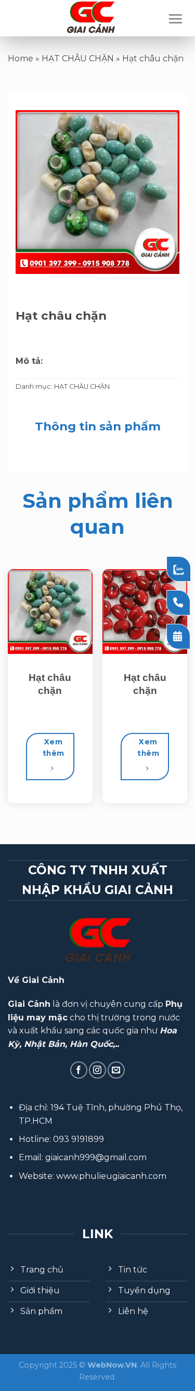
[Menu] (175, 18)
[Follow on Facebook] (78, 1070)
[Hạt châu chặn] (50, 611)
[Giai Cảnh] (90, 18)
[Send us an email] (116, 1070)
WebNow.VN (112, 1365)
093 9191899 (78, 1139)
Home (20, 58)
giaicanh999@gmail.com (96, 1157)
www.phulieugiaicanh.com (111, 1176)
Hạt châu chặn (50, 684)
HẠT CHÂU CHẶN (78, 58)
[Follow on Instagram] (97, 1070)
